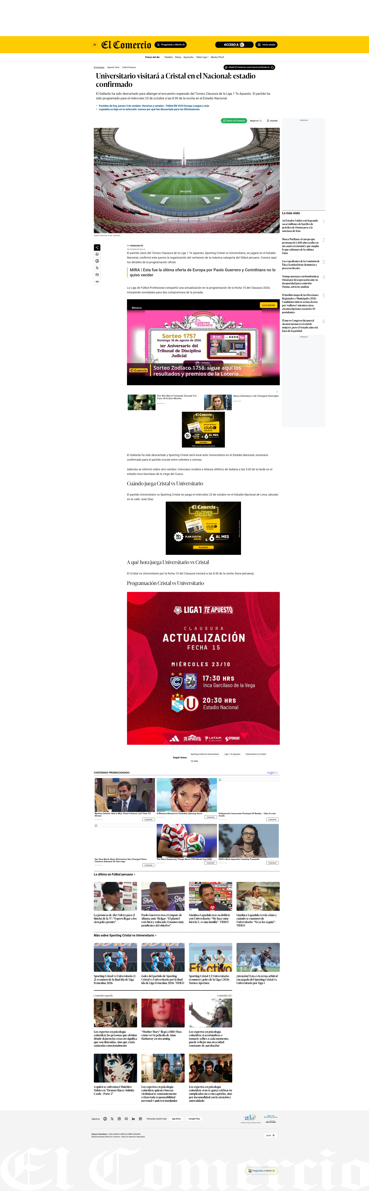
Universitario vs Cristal (256, 754)
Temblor (168, 57)
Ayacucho (188, 57)
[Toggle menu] (95, 45)
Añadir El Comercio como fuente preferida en (249, 67)
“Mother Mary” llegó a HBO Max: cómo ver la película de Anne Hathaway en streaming (161, 1035)
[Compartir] (97, 247)
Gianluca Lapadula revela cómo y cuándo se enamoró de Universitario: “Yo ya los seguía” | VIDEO (257, 920)
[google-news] (140, 1118)
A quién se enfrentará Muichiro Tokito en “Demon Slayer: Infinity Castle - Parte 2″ (114, 1090)
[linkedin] (133, 1118)
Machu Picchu (218, 57)
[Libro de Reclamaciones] (270, 1119)
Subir (268, 1135)
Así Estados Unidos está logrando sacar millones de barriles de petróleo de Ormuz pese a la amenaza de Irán (300, 225)
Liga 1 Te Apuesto (232, 754)
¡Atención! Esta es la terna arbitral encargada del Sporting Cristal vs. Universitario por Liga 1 (257, 979)
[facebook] (105, 1118)
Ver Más (194, 761)
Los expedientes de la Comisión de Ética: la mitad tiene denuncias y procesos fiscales (301, 264)
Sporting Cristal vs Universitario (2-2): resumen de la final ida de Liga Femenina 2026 (115, 979)
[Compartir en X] (97, 268)
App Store (176, 1119)
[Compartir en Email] (97, 274)
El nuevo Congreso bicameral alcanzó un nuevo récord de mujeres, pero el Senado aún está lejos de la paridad (300, 325)
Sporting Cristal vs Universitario (205, 754)
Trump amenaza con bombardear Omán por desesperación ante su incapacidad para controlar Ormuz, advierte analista (300, 281)
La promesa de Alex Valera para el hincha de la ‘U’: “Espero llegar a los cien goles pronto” (115, 918)
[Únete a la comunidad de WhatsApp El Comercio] (234, 120)
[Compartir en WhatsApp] (97, 254)
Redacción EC (137, 245)
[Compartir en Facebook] (97, 261)
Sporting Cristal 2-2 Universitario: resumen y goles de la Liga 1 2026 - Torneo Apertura (209, 979)
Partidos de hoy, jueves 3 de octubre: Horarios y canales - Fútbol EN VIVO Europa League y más (154, 105)
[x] (112, 1118)
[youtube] (126, 1118)
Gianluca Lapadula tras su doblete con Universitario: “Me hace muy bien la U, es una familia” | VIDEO (209, 918)
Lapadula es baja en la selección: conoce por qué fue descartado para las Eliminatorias (149, 109)
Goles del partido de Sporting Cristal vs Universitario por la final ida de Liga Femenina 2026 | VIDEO (162, 979)
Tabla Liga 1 (202, 57)
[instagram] (119, 1118)
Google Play (194, 1119)
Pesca (178, 57)
